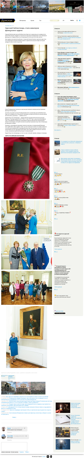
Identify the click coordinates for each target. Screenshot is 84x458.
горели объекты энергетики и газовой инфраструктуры (65, 75)
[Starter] (3, 431)
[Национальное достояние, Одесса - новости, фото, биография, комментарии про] (4, 376)
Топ (40, 20)
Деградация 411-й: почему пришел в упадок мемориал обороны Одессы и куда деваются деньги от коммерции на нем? (26, 407)
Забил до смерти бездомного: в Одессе (67, 66)
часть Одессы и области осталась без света (67, 48)
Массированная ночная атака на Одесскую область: (65, 73)
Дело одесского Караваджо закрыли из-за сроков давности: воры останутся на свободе (27, 396)
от (65, 106)
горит (59, 81)
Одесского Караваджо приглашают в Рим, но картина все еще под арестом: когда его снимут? (26, 410)
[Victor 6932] (3, 438)
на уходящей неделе (68, 100)
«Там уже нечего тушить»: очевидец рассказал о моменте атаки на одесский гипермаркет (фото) (24, 11)
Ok (48, 456)
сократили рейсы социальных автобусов (70, 43)
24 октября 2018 (8, 25)
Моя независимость (74, 87)
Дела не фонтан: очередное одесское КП (67, 104)
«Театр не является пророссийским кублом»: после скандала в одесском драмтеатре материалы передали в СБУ (70, 151)
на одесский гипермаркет (65, 62)
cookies (44, 456)
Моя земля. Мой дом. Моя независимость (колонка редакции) (56, 11)
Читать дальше (58, 249)
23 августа (57, 93)
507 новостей (10, 377)
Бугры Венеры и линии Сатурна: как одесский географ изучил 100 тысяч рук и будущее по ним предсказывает (7, 10)
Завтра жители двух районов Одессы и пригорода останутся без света (75, 405)
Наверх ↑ (14, 417)
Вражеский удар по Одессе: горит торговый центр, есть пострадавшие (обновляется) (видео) (40, 10)
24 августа (57, 28)
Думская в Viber (59, 311)
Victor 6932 (10, 436)
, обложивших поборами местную (68, 112)
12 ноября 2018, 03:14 (19, 436)
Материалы (23, 20)
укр (63, 20)
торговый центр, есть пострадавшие (65, 82)
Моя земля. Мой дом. (63, 87)
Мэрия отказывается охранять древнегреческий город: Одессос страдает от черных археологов (38, 392)
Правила (21, 452)
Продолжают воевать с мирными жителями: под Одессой (64, 118)
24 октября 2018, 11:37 (17, 428)
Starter (9, 428)
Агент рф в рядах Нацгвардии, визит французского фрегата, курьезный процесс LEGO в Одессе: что (69, 98)
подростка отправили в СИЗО (65, 67)
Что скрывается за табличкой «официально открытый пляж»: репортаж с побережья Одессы (71, 143)
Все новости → (58, 130)
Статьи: (56, 138)
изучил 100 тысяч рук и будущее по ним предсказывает (68, 54)
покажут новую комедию (70, 125)
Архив (32, 20)
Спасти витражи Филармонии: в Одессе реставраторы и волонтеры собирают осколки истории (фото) (26, 413)
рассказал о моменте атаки (63, 60)
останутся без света (68, 33)
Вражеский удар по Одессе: (65, 79)
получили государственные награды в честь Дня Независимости (69, 38)
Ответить (9, 432)
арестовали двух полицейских (68, 111)
